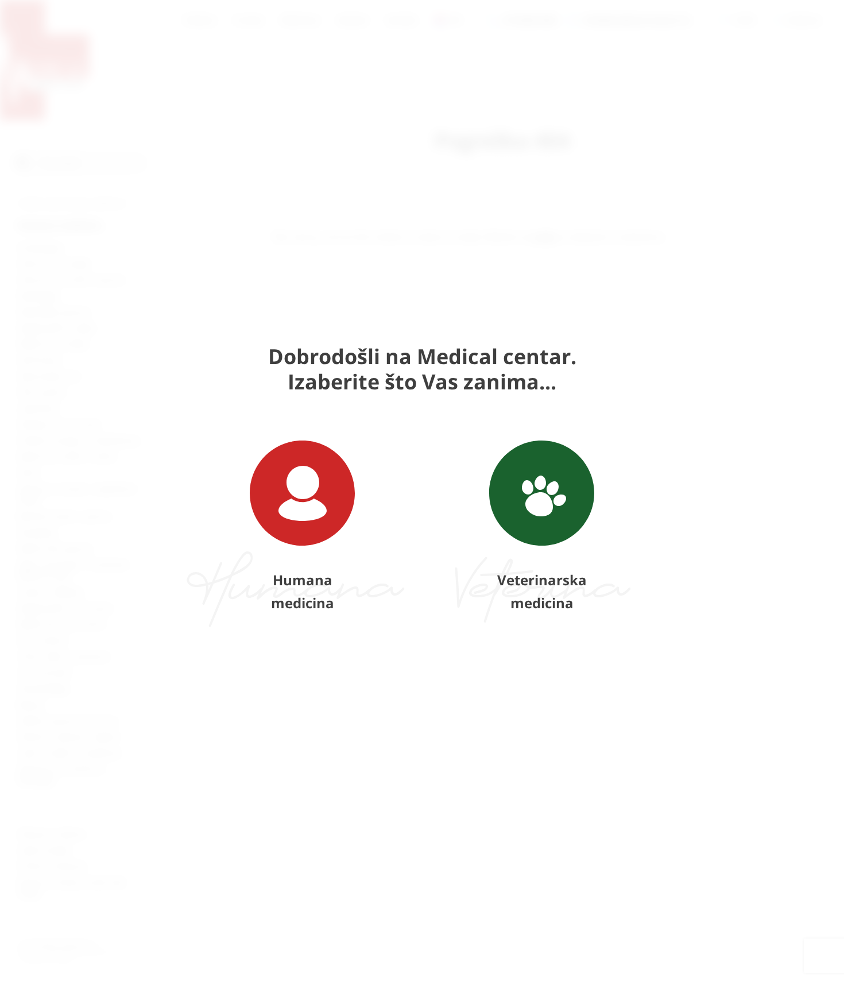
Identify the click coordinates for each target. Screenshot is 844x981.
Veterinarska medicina (542, 591)
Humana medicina (302, 591)
